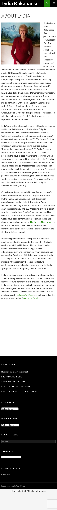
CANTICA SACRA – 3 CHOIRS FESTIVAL (19, 391)
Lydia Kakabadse (19, 3)
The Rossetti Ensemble (40, 222)
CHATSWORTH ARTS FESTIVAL (15, 386)
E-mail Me (5, 474)
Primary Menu (53, 3)
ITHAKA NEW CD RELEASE (13, 381)
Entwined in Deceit (30, 298)
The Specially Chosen (24, 295)
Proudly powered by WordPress (13, 486)
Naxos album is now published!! (14, 372)
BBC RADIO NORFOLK (11, 377)
